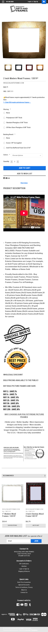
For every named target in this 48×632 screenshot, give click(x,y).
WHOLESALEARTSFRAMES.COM (11, 509)
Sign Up (35, 1)
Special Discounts (24, 585)
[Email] (6, 178)
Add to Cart (36, 525)
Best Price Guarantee (24, 582)
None (8, 113)
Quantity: (6, 161)
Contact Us (24, 592)
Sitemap (27, 628)
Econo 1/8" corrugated (14, 143)
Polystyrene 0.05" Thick (14, 118)
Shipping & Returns (24, 571)
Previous (3, 40)
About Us (24, 590)
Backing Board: (9, 134)
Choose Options (12, 525)
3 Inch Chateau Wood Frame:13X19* (35, 515)
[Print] (9, 178)
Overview (24, 183)
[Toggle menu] (3, 3)
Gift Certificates (24, 564)
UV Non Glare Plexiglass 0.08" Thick (18, 127)
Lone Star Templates (31, 630)
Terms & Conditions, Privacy (24, 587)
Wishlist (24, 566)
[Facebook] (4, 178)
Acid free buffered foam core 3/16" (18, 148)
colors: (6, 155)
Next (44, 40)
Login (29, 1)
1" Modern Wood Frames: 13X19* (9, 515)
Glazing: (7, 109)
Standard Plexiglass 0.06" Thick (17, 122)
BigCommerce (13, 630)
